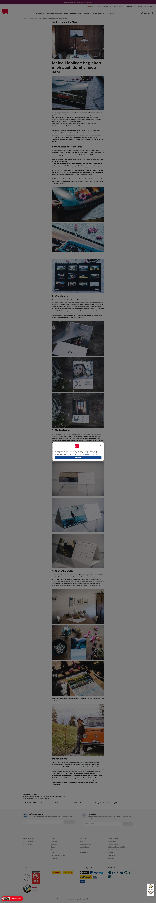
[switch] (150, 894)
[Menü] (153, 884)
